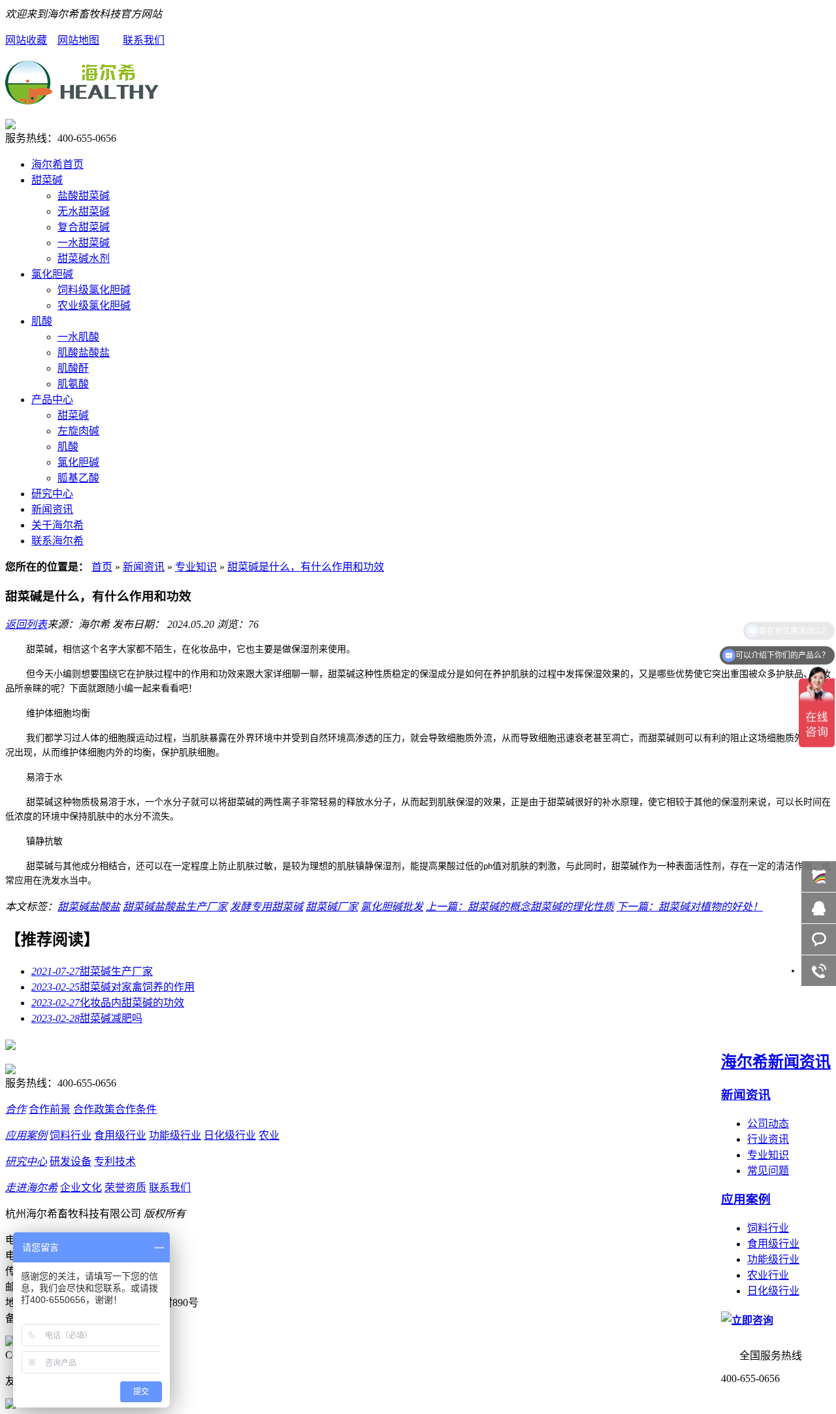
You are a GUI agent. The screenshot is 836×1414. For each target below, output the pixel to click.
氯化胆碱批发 (392, 906)
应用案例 (746, 1199)
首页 (101, 566)
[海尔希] (81, 97)
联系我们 (144, 40)
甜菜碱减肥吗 (86, 1018)
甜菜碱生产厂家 (92, 971)
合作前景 (50, 1109)
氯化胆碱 (52, 274)
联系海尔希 (57, 540)
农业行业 (768, 1275)
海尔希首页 (57, 164)
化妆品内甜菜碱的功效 (107, 1002)
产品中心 (52, 399)
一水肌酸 (78, 336)
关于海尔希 (57, 525)
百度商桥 (818, 876)
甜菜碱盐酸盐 (88, 906)
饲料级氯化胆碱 (94, 289)
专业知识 (196, 566)
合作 (15, 1109)
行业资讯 (768, 1139)
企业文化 (81, 1187)
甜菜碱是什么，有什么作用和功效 (305, 566)
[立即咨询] (747, 1320)
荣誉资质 (125, 1187)
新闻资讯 (52, 509)
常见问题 (768, 1170)
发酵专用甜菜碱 (266, 906)
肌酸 (41, 321)
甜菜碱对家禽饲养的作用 (113, 987)
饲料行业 (768, 1228)
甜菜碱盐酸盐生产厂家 (175, 906)
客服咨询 (818, 939)
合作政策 (94, 1109)
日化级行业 (773, 1290)
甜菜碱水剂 (83, 258)
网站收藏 (26, 40)
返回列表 (26, 624)
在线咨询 (818, 908)
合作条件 (136, 1109)
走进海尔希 (31, 1187)
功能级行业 (773, 1259)
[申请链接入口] (10, 1405)
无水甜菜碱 (83, 211)
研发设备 (70, 1161)
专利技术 (115, 1161)
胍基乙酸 (78, 478)
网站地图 (78, 40)
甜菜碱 (47, 180)
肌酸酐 (73, 368)
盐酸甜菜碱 (83, 195)
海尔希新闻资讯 (776, 1061)
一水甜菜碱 (83, 242)
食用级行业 (773, 1243)
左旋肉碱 (78, 430)
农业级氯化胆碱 (94, 305)
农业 (269, 1135)
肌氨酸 (73, 383)
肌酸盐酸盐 (83, 352)
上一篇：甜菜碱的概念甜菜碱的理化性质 (520, 906)
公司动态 (768, 1123)
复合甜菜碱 (83, 227)
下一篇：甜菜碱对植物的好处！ (690, 906)
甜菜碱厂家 (332, 906)
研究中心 (52, 493)
